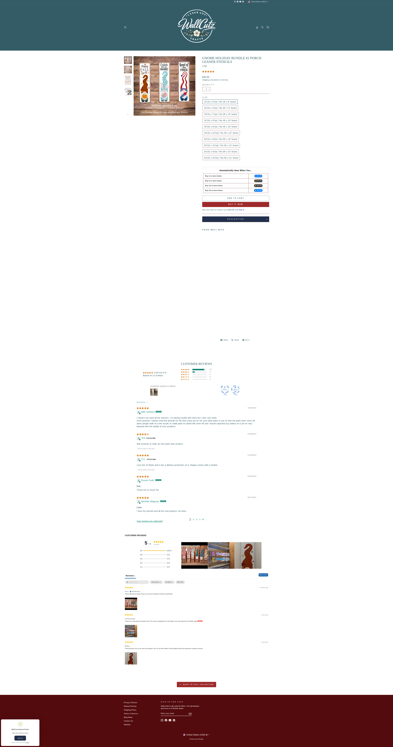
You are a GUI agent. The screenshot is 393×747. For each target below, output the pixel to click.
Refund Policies (130, 706)
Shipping (205, 80)
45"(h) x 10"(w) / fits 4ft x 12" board (221, 133)
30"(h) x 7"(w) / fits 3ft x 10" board (220, 114)
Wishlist (127, 725)
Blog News (128, 717)
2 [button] (193, 519)
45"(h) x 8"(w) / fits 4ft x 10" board (220, 127)
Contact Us (128, 721)
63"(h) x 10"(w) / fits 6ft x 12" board (221, 158)
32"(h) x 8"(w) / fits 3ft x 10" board (220, 120)
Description (235, 219)
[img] (143, 408)
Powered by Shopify (196, 739)
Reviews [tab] (130, 576)
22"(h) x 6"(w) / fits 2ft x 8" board (220, 102)
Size (205, 97)
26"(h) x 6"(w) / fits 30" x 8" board (220, 108)
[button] (208, 71)
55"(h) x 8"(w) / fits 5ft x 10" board (220, 139)
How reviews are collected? (150, 521)
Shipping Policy (130, 710)
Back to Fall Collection (198, 684)
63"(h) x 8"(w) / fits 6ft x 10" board (220, 151)
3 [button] (196, 519)
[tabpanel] (196, 622)
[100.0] (225, 390)
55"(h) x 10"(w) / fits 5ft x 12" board (221, 145)
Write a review (263, 575)
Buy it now (235, 204)
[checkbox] (180, 582)
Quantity (208, 85)
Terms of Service (131, 714)
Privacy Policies (130, 703)
